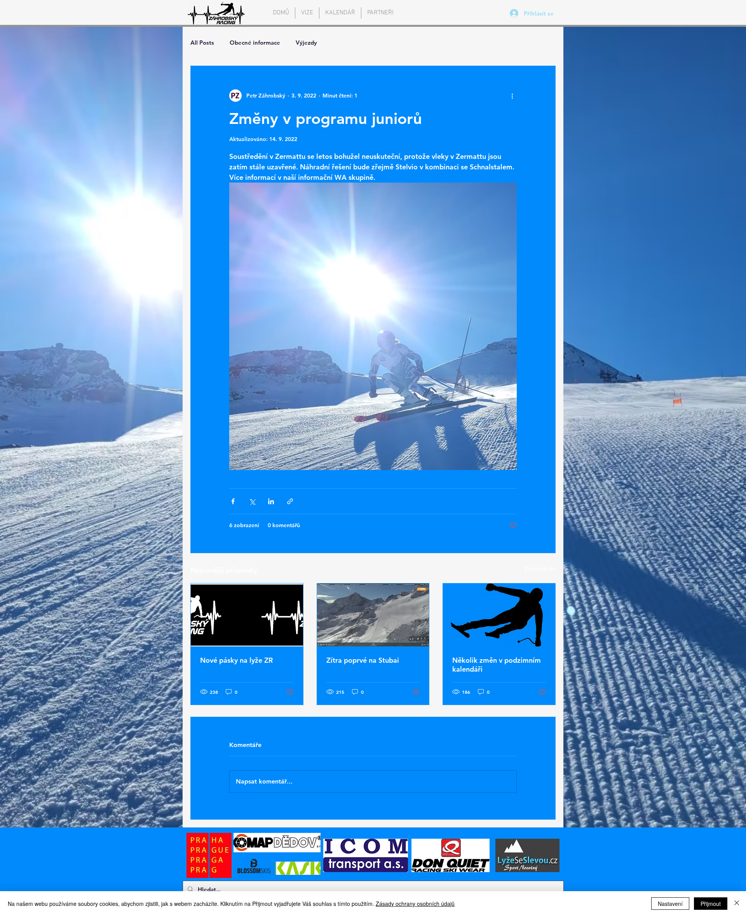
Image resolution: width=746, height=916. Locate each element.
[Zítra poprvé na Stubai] (373, 614)
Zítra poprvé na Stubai (362, 660)
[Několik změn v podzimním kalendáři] (499, 614)
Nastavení (670, 903)
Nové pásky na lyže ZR (236, 660)
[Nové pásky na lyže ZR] (247, 614)
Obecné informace (255, 42)
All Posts (202, 42)
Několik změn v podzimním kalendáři (496, 665)
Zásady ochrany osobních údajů (415, 903)
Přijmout (711, 903)
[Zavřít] (736, 903)
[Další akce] (512, 95)
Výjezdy (306, 42)
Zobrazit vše (540, 568)
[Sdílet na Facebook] (233, 501)
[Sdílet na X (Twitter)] (252, 501)
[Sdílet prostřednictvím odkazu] (290, 501)
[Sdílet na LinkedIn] (271, 501)
